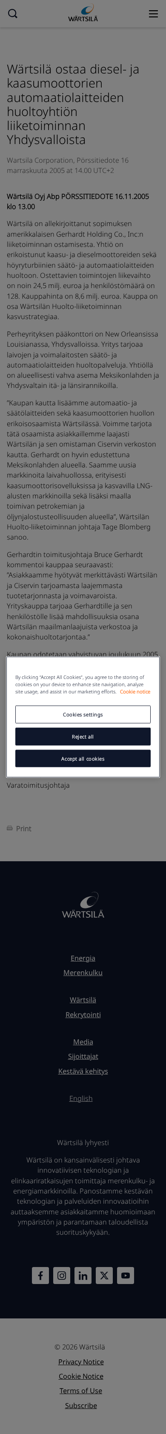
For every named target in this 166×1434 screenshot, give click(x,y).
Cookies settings (83, 714)
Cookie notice (135, 691)
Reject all (83, 736)
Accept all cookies (82, 758)
